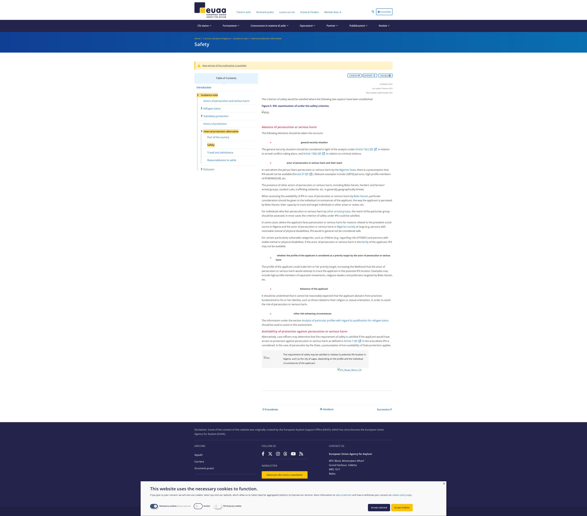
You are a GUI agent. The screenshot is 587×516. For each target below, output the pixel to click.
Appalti (198, 455)
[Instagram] (278, 454)
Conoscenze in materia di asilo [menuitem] (268, 25)
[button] (373, 11)
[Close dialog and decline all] (444, 483)
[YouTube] (293, 454)
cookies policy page (402, 495)
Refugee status (212, 108)
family (365, 242)
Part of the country (218, 137)
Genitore (328, 409)
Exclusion (208, 169)
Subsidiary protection (215, 116)
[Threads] (285, 454)
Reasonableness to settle (221, 160)
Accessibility (385, 11)
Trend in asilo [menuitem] (243, 12)
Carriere (199, 461)
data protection (344, 495)
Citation (353, 75)
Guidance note (240, 38)
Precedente (271, 409)
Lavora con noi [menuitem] (287, 12)
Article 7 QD (351, 341)
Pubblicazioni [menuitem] (357, 25)
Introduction (204, 87)
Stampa (384, 75)
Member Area (331, 12)
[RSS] (301, 454)
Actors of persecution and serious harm (226, 101)
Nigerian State (347, 169)
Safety (210, 145)
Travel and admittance (220, 152)
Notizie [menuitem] (383, 25)
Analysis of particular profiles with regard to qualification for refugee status (345, 320)
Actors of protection (215, 123)
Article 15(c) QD (364, 149)
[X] (270, 454)
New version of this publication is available (224, 65)
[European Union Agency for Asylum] (210, 10)
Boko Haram (361, 196)
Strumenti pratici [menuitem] (265, 12)
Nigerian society (346, 226)
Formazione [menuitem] (230, 25)
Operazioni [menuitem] (306, 25)
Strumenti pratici (204, 468)
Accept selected (379, 507)
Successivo (383, 409)
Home (197, 38)
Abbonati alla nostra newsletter (284, 475)
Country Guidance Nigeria (216, 38)
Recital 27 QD (300, 174)
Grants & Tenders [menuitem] (309, 12)
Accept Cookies (402, 507)
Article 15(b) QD (312, 153)
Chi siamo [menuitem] (203, 25)
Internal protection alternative (266, 38)
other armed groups (339, 211)
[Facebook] (263, 454)
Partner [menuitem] (331, 25)
